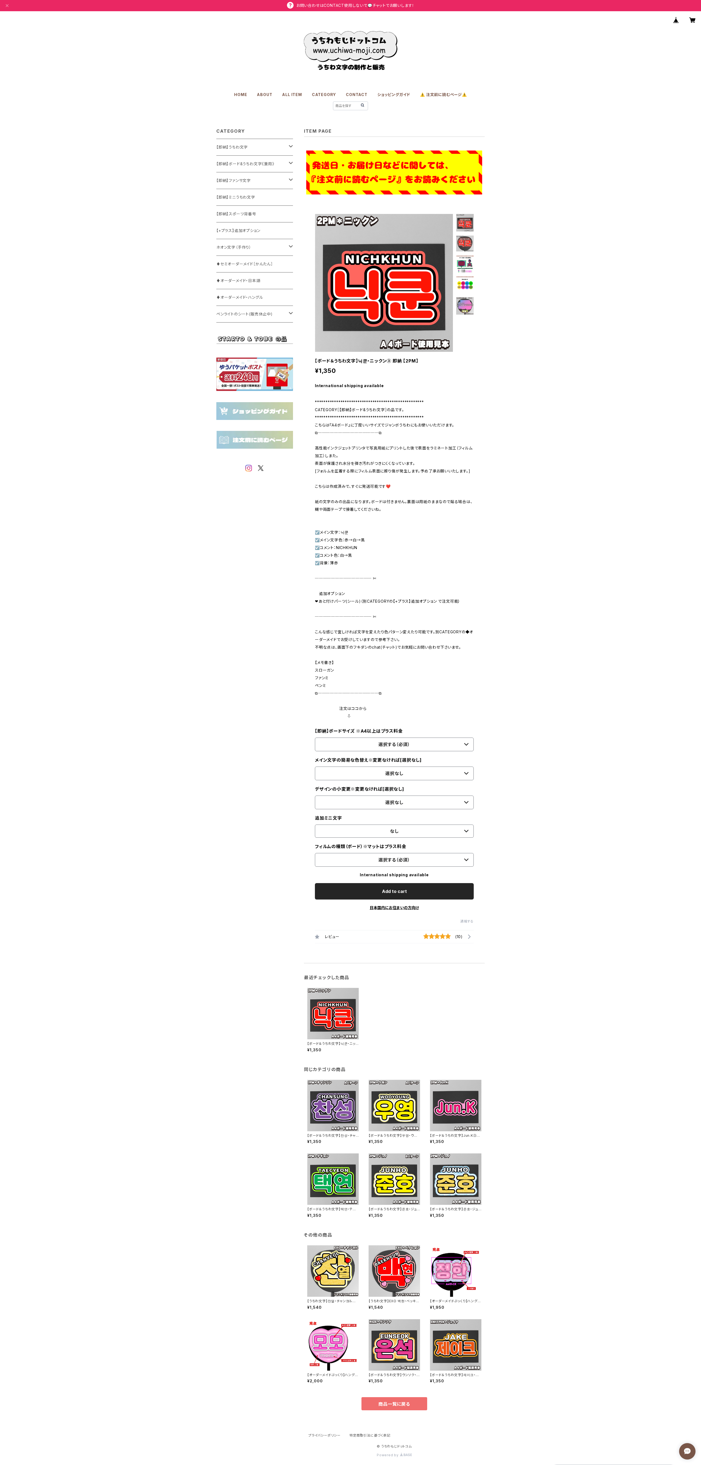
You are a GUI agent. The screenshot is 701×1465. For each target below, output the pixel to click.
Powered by (388, 1455)
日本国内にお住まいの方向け (394, 907)
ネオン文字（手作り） (233, 247)
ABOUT (264, 94)
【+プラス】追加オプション (238, 230)
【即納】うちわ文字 (232, 147)
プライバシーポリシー (324, 1435)
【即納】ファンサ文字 (233, 180)
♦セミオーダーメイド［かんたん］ (244, 264)
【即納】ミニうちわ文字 (235, 197)
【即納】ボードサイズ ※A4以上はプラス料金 (359, 731)
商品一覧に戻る (394, 1404)
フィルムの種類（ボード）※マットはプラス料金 (360, 846)
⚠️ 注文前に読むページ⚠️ (443, 94)
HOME (240, 94)
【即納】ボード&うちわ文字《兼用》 (245, 163)
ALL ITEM (292, 94)
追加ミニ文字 (328, 818)
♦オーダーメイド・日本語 (238, 280)
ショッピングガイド (393, 94)
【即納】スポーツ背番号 (236, 213)
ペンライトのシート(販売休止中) (244, 314)
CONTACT (356, 94)
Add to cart (394, 891)
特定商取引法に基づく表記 (369, 1435)
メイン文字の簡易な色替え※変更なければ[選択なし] (368, 760)
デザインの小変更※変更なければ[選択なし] (359, 789)
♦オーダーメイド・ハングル (239, 297)
